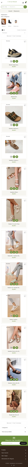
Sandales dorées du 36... (14, 351)
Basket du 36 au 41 (14, 414)
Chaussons (15, 26)
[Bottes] (10, 21)
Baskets (4, 26)
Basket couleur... (14, 319)
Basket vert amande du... (14, 287)
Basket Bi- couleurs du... (14, 255)
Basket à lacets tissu (14, 224)
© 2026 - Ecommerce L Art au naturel (14, 463)
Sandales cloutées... (14, 160)
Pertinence (14, 33)
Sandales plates (14, 192)
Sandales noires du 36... (14, 383)
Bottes (9, 26)
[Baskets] (3, 21)
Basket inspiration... (14, 64)
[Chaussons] (16, 21)
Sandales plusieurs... (14, 128)
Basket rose (14, 96)
